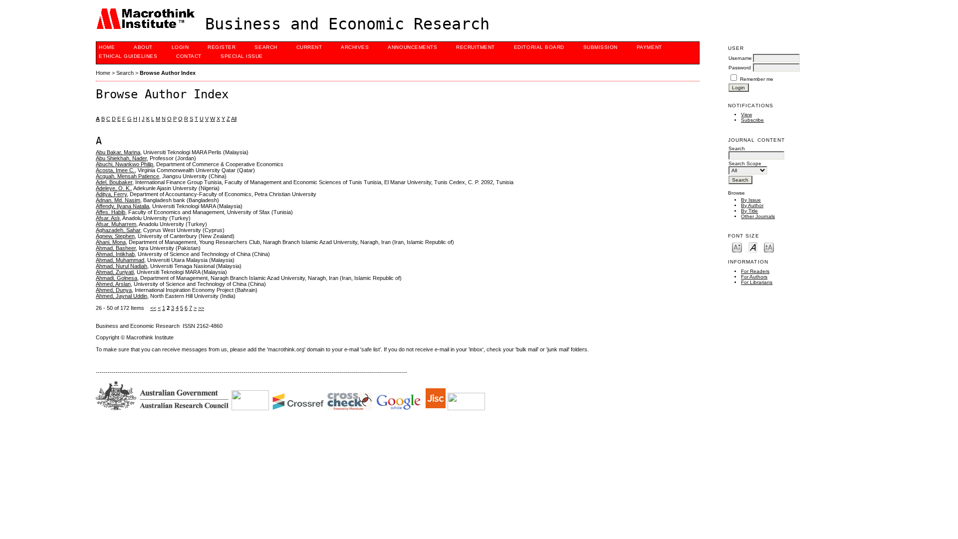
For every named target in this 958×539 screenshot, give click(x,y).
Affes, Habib (110, 212)
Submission (600, 47)
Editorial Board (539, 47)
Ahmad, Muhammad (120, 260)
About (143, 47)
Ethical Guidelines (128, 56)
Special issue (242, 56)
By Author (752, 205)
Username (740, 58)
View (746, 114)
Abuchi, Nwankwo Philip (124, 164)
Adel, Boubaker (114, 182)
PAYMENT (649, 47)
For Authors (754, 276)
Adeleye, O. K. (113, 188)
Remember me (756, 79)
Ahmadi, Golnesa (116, 278)
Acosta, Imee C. (115, 170)
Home (107, 47)
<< (153, 308)
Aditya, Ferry (111, 194)
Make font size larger (769, 247)
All (234, 119)
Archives (355, 47)
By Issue (751, 200)
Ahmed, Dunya (114, 290)
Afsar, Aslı (108, 218)
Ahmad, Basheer (116, 248)
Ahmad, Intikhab (115, 254)
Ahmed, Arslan (113, 284)
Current (309, 47)
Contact (189, 56)
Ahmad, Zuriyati (115, 272)
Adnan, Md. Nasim (118, 200)
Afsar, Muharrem (116, 224)
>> (201, 308)
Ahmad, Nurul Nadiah (121, 266)
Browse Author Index (168, 73)
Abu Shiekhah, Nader (121, 158)
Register (222, 47)
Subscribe (752, 120)
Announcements (412, 47)
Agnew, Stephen (115, 236)
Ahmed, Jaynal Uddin (121, 296)
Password (739, 67)
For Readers (755, 271)
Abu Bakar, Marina (118, 152)
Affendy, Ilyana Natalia (122, 206)
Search (265, 47)
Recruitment (475, 47)
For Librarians (756, 282)
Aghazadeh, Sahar (118, 230)
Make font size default (753, 247)
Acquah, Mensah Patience (127, 176)
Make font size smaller (737, 247)
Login (180, 47)
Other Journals (758, 216)
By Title (749, 211)
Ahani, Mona (111, 242)
